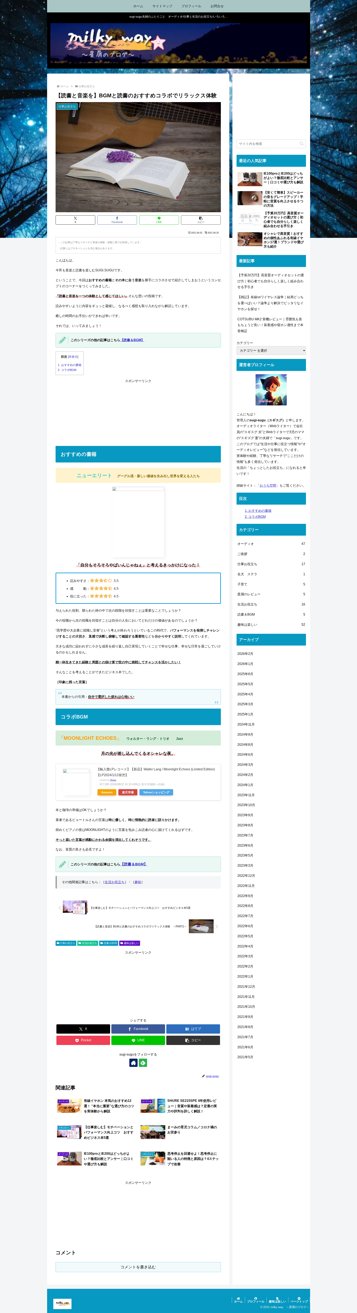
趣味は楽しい (131, 943)
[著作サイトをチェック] (133, 1063)
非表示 (73, 356)
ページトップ (299, 1301)
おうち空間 (268, 485)
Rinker (113, 780)
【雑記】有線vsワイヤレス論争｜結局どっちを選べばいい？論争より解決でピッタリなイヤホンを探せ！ (270, 303)
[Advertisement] (138, 413)
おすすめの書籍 (69, 365)
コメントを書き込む (138, 1267)
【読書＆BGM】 (132, 340)
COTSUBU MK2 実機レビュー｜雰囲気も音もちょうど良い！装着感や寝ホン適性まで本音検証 (270, 325)
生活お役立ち (115, 882)
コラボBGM (67, 370)
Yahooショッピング (156, 792)
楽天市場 (128, 792)
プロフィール (255, 1301)
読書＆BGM (110, 943)
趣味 (137, 882)
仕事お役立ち (67, 943)
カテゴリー (245, 343)
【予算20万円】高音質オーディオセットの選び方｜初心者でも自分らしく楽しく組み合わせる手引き (270, 281)
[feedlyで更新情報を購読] (143, 1063)
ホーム (238, 1301)
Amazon (107, 792)
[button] (201, 220)
